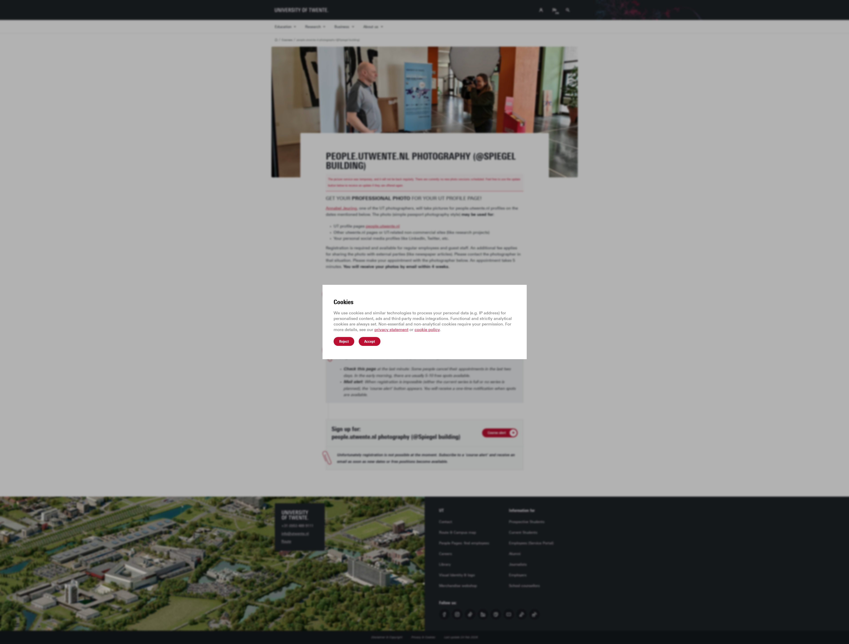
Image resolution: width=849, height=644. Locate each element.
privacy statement (391, 329)
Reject (344, 341)
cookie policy (427, 329)
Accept (369, 341)
